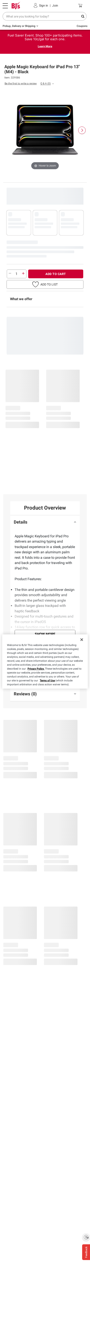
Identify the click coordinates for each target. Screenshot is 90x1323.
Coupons (82, 26)
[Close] (82, 639)
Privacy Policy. (36, 668)
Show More (45, 634)
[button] (45, 284)
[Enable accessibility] (86, 1237)
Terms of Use (47, 680)
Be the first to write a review (21, 83)
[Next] (82, 130)
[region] (45, 661)
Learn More (45, 46)
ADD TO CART (55, 274)
